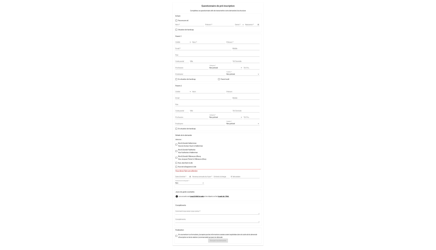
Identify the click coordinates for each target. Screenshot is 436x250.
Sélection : (178, 139)
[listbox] (239, 25)
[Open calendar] (258, 24)
